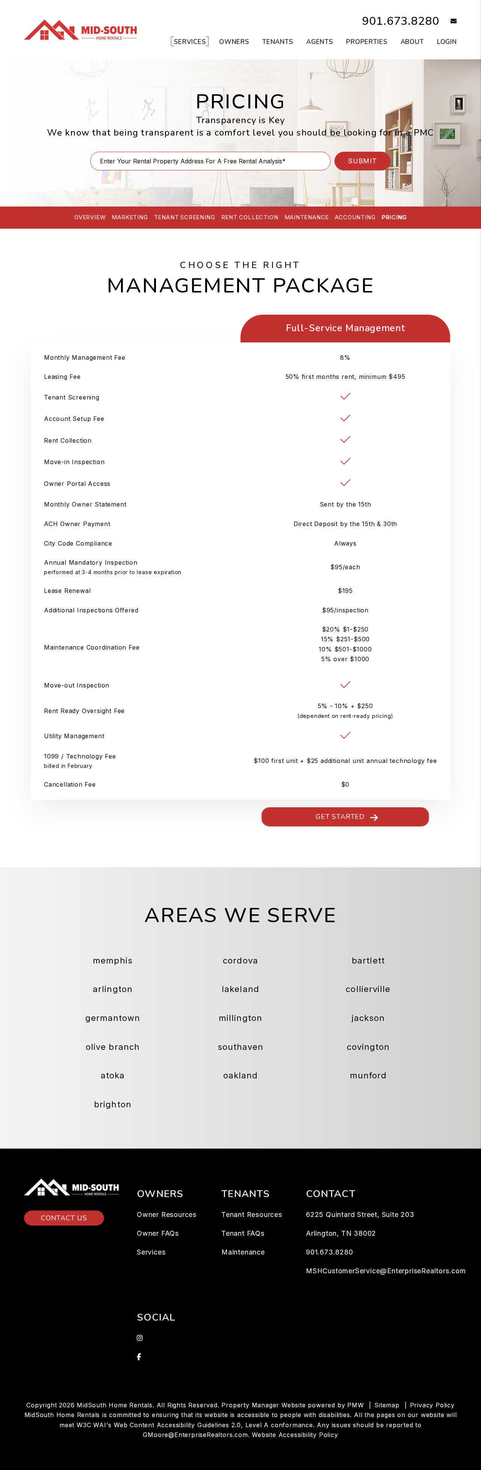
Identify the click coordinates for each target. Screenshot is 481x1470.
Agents (319, 42)
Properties (366, 42)
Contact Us (64, 1218)
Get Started (340, 816)
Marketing (130, 217)
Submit (362, 161)
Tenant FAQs (243, 1233)
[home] (80, 29)
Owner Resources (167, 1214)
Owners (234, 42)
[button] (448, 22)
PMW (355, 1405)
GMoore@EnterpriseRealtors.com (195, 1434)
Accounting (355, 217)
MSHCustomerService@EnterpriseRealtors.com (386, 1271)
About (412, 42)
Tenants (277, 42)
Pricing (394, 217)
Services (190, 42)
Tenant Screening (184, 217)
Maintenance (306, 217)
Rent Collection (249, 217)
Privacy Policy (432, 1405)
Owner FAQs (158, 1233)
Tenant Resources (251, 1214)
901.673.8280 (401, 21)
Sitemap (386, 1405)
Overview (90, 217)
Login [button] (447, 42)
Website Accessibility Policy (295, 1434)
